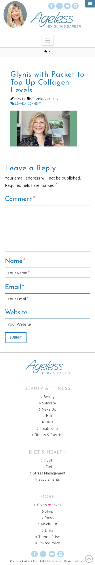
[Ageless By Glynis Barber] (47, 367)
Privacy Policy (49, 543)
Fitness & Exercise (49, 435)
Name (15, 260)
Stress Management (49, 473)
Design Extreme (74, 561)
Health (49, 460)
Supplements (49, 479)
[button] (47, 40)
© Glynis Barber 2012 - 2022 (28, 561)
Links (49, 530)
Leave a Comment (27, 103)
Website (16, 312)
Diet (49, 466)
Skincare (49, 403)
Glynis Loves (49, 505)
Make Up (49, 409)
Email (14, 286)
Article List (49, 524)
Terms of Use (49, 537)
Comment (20, 198)
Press (49, 517)
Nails (49, 422)
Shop (49, 511)
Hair (49, 415)
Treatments (49, 428)
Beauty (49, 396)
